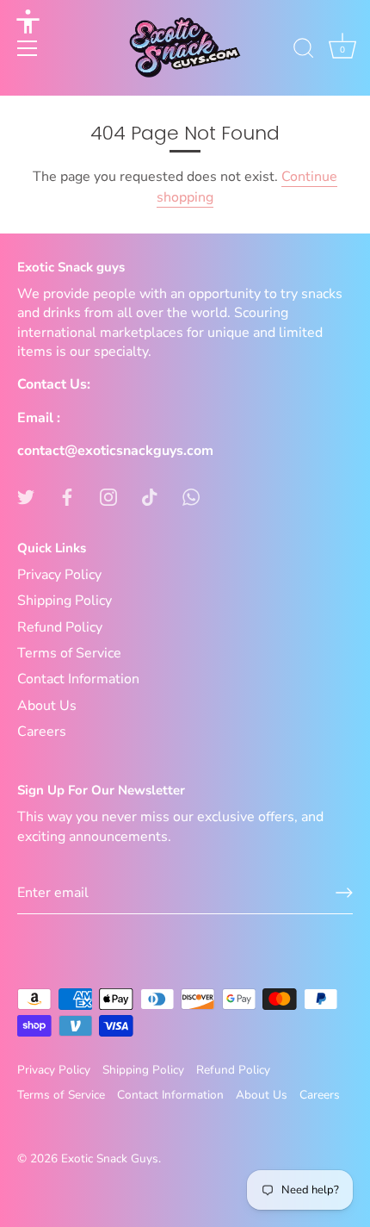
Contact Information (78, 679)
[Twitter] (25, 496)
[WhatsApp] (191, 496)
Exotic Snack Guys (109, 1158)
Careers (41, 731)
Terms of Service (69, 653)
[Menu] (27, 48)
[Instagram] (108, 496)
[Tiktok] (149, 496)
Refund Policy (59, 627)
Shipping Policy (64, 600)
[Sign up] (344, 892)
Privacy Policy (59, 574)
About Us (47, 705)
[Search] (304, 51)
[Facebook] (67, 496)
